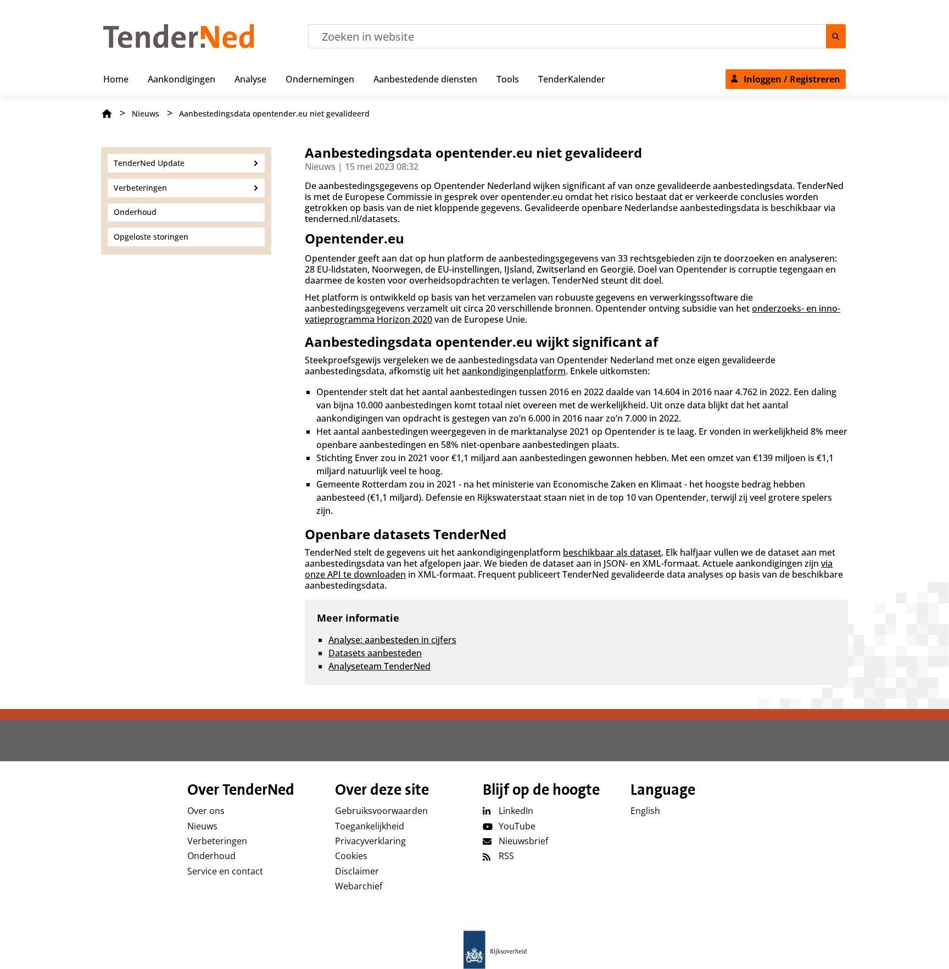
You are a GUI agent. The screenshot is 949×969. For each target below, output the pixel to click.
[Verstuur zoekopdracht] (836, 36)
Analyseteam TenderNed (379, 666)
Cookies (351, 856)
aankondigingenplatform (514, 371)
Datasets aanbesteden (375, 653)
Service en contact (225, 871)
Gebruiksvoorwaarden (381, 811)
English (645, 811)
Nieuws (145, 113)
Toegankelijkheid (369, 826)
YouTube (517, 826)
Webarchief (358, 886)
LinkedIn (516, 811)
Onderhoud (211, 856)
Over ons (206, 811)
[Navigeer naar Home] (178, 45)
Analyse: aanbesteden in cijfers (392, 640)
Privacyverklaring (370, 841)
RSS (506, 856)
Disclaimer (357, 871)
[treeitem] (116, 77)
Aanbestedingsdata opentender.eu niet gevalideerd (274, 113)
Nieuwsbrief (523, 841)
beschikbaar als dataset (612, 552)
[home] (474, 950)
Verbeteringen (217, 841)
